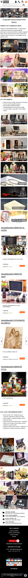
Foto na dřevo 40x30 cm (10, 352)
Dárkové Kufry (20, 122)
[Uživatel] (15, 2)
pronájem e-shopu (18, 574)
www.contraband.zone (11, 573)
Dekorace (22, 183)
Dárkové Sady (20, 134)
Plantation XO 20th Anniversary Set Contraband (13, 306)
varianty (22, 266)
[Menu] (1, 1)
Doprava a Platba (14, 534)
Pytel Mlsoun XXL (8, 398)
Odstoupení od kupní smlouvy (14, 543)
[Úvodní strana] (6, 2)
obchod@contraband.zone (16, 549)
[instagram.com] (7, 445)
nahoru (26, 576)
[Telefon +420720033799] (19, 2)
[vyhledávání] (22, 2)
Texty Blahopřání (19, 220)
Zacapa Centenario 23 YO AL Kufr (13, 259)
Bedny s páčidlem (19, 159)
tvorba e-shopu (10, 574)
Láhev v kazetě (20, 147)
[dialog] (2, 576)
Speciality (22, 196)
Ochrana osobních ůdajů (14, 532)
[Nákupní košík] (26, 2)
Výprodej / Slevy (19, 208)
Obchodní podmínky (14, 530)
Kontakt (14, 536)
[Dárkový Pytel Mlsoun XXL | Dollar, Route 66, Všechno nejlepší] (13, 384)
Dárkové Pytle (20, 171)
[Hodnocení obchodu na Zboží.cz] (14, 540)
